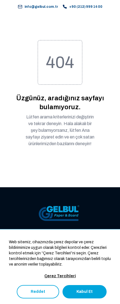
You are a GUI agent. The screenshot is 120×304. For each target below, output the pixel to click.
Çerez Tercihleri (60, 276)
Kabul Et (84, 292)
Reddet (38, 292)
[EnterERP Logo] (60, 213)
